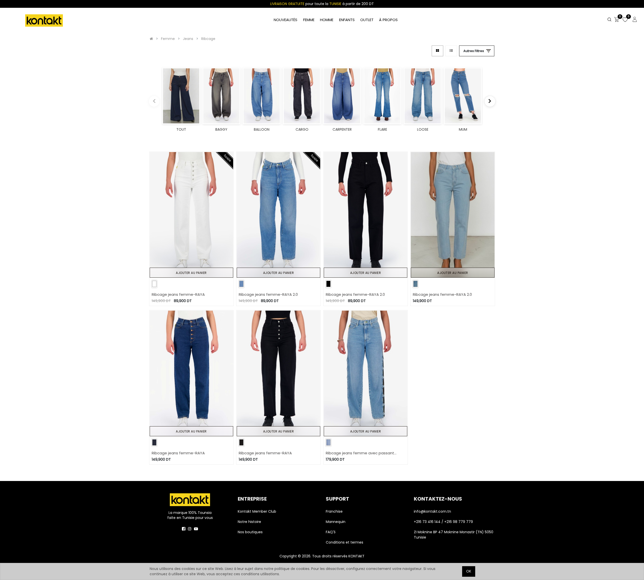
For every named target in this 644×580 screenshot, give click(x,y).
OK (468, 571)
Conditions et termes (344, 542)
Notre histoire (249, 521)
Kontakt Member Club (257, 511)
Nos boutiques (250, 532)
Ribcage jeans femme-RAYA (178, 294)
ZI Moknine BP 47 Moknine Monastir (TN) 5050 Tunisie (453, 534)
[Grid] (437, 50)
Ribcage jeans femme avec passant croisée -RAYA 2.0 (360, 453)
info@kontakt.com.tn (433, 511)
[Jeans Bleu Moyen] (154, 442)
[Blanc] (154, 284)
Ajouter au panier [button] (191, 273)
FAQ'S (331, 532)
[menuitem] (388, 20)
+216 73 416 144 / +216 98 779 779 (443, 521)
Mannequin (336, 521)
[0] (616, 20)
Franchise (334, 511)
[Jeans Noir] (328, 284)
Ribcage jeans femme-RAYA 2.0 (268, 294)
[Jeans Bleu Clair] (241, 284)
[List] (451, 50)
